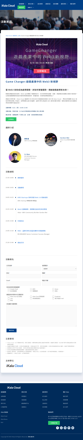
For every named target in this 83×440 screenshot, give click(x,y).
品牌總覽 (3, 396)
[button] (11, 119)
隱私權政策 (31, 437)
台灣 (19, 35)
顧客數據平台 (25, 403)
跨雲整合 (24, 396)
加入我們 (65, 407)
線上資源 (44, 400)
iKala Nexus (4, 419)
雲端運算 (3, 400)
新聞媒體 (65, 400)
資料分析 (3, 403)
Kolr (2, 422)
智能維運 (24, 400)
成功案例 (44, 396)
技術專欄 (44, 407)
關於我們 (65, 396)
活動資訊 (15, 35)
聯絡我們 (65, 403)
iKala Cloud (9, 35)
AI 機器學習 (4, 407)
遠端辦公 (24, 407)
